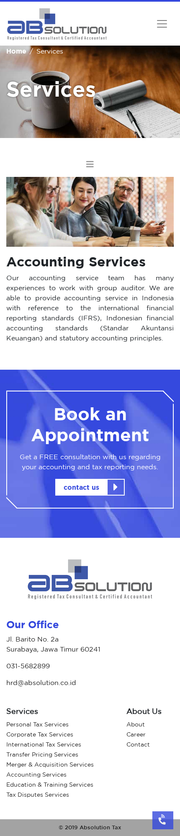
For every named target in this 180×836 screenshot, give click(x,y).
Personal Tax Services (37, 724)
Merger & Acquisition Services (50, 764)
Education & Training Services (49, 784)
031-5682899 (28, 666)
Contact (138, 744)
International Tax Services (43, 744)
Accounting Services (36, 774)
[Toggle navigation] (162, 24)
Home (16, 51)
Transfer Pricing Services (42, 754)
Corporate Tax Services (39, 734)
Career (136, 734)
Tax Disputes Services (37, 794)
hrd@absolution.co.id (41, 682)
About (135, 724)
